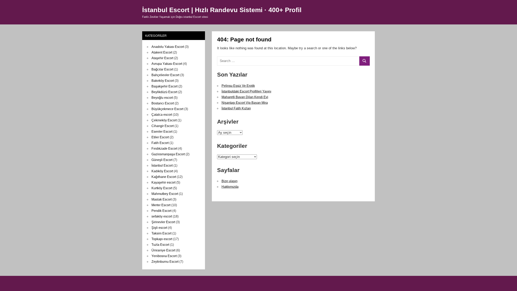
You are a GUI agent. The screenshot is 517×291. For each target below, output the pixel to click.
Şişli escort (159, 227)
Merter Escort (160, 205)
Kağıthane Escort (163, 177)
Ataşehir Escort (162, 58)
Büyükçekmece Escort (167, 109)
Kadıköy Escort (162, 171)
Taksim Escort (161, 233)
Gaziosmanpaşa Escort (168, 154)
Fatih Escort (160, 143)
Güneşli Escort (161, 160)
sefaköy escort (161, 216)
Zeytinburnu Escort (165, 261)
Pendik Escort (161, 210)
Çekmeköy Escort (164, 120)
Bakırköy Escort (162, 80)
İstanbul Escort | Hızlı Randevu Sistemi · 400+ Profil (222, 10)
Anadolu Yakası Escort (167, 46)
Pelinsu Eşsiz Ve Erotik (238, 85)
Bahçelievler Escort (165, 75)
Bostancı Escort (162, 103)
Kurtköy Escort (161, 188)
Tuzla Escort (160, 244)
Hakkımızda (230, 186)
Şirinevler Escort (163, 222)
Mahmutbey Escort (164, 193)
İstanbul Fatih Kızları (236, 108)
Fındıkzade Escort (164, 148)
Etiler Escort (160, 137)
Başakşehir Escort (164, 86)
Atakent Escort (161, 52)
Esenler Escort (161, 131)
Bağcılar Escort (162, 69)
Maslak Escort (161, 199)
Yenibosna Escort (164, 256)
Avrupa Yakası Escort (166, 63)
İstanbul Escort (162, 165)
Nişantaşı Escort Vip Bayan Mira (245, 102)
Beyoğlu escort (162, 97)
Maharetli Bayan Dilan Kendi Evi (245, 97)
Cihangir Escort (162, 126)
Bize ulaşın (229, 181)
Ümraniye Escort (163, 250)
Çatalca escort (161, 114)
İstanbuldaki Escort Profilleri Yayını (246, 91)
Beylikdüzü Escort (164, 92)
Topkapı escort (161, 239)
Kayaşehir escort (163, 182)
